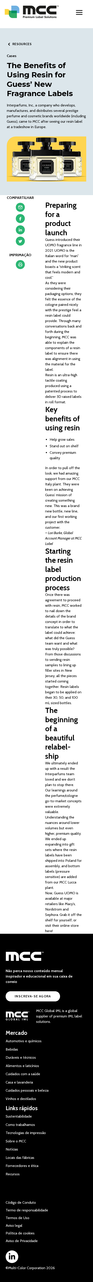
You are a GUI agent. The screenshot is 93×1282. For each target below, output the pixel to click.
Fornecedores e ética (22, 1166)
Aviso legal (14, 1225)
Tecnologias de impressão (26, 1133)
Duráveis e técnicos (21, 1057)
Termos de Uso (17, 1218)
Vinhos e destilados (21, 1099)
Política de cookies (20, 1233)
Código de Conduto (21, 1202)
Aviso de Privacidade (22, 1241)
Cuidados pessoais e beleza (27, 1090)
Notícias (12, 1149)
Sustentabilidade (19, 1116)
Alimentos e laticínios (22, 1066)
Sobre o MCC (16, 1141)
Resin (49, 375)
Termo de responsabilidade (27, 1210)
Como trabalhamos (20, 1125)
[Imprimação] (20, 265)
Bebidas (12, 1049)
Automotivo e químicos (24, 1041)
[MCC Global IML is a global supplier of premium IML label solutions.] (17, 1016)
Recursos (13, 1174)
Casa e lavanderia (19, 1082)
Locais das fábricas (20, 1157)
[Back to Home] (32, 12)
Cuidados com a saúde (23, 1074)
